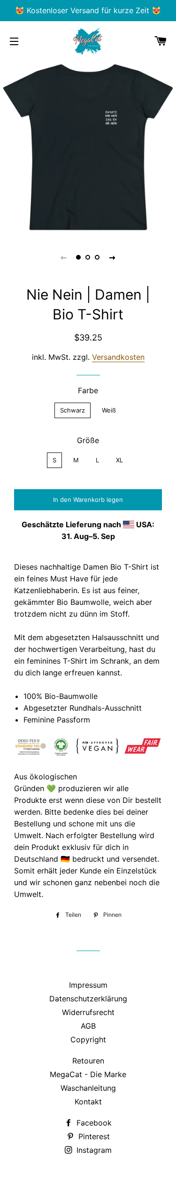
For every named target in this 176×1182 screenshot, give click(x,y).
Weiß (109, 410)
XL (119, 460)
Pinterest (93, 1136)
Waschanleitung (88, 1088)
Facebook (93, 1122)
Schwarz (72, 410)
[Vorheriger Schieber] (64, 257)
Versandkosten (118, 357)
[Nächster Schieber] (112, 257)
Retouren (88, 1060)
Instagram (93, 1150)
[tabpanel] (88, 147)
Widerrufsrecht (88, 1012)
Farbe (88, 390)
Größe (88, 440)
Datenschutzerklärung (88, 998)
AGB (88, 1026)
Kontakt (88, 1101)
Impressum (88, 985)
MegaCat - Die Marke (88, 1074)
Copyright (88, 1039)
